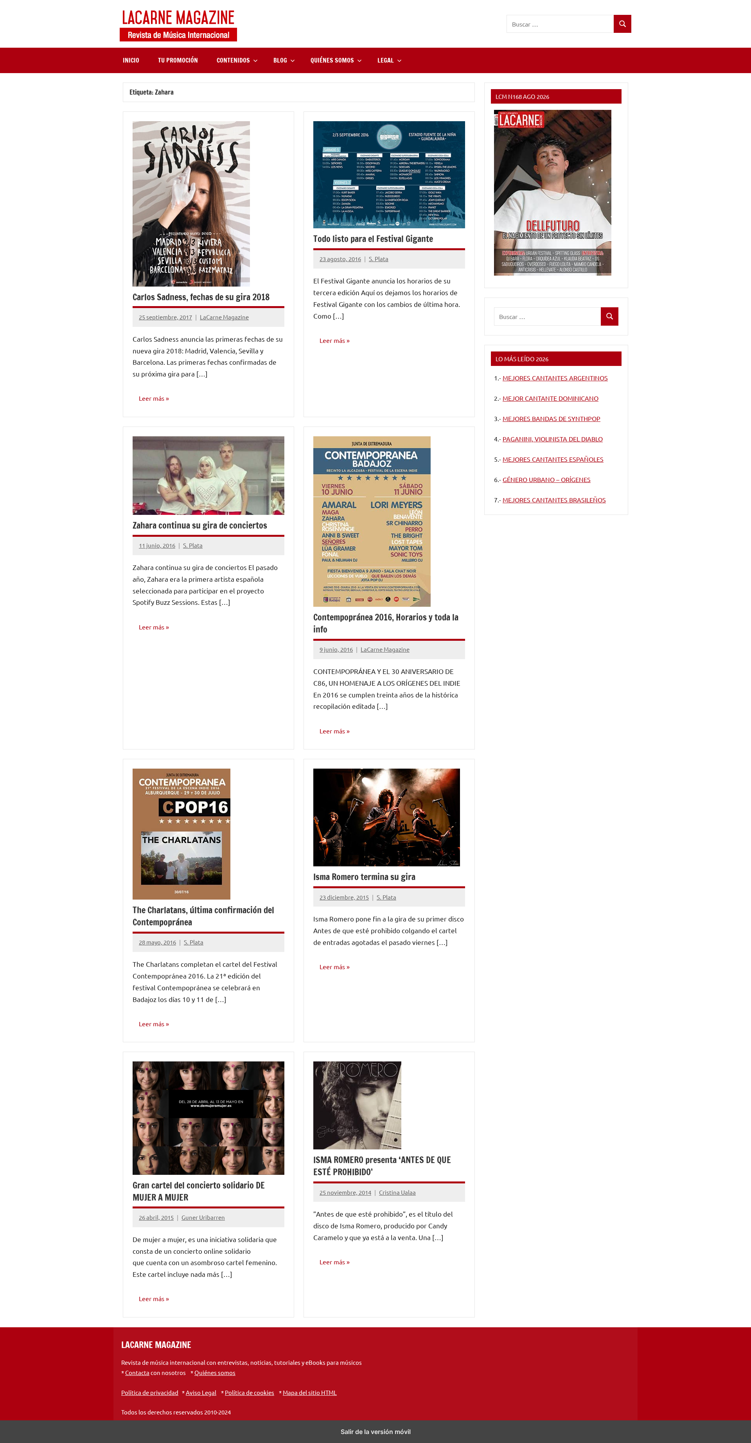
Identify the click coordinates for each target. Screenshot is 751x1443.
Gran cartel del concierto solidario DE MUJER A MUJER (199, 1191)
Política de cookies (249, 1392)
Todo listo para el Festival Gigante (373, 239)
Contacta (137, 1372)
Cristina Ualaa (397, 1192)
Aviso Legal (201, 1392)
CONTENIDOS (233, 60)
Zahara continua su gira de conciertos (200, 525)
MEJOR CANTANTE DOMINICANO (550, 398)
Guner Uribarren (203, 1217)
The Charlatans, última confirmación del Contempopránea (203, 916)
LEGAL (385, 60)
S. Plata (378, 258)
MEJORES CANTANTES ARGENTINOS (555, 378)
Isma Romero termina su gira (364, 877)
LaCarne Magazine (224, 317)
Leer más (151, 398)
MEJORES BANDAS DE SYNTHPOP (551, 418)
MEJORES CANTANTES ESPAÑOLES (553, 459)
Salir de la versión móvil (376, 1432)
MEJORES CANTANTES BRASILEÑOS (554, 500)
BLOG (280, 60)
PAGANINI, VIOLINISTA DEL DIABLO (553, 439)
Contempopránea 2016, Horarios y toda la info (385, 623)
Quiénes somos (214, 1372)
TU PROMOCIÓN (178, 60)
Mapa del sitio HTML (310, 1392)
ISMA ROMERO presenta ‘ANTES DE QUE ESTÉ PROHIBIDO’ (382, 1166)
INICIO (131, 60)
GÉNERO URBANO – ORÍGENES (547, 479)
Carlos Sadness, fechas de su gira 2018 (201, 297)
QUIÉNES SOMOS (332, 60)
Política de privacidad (149, 1392)
